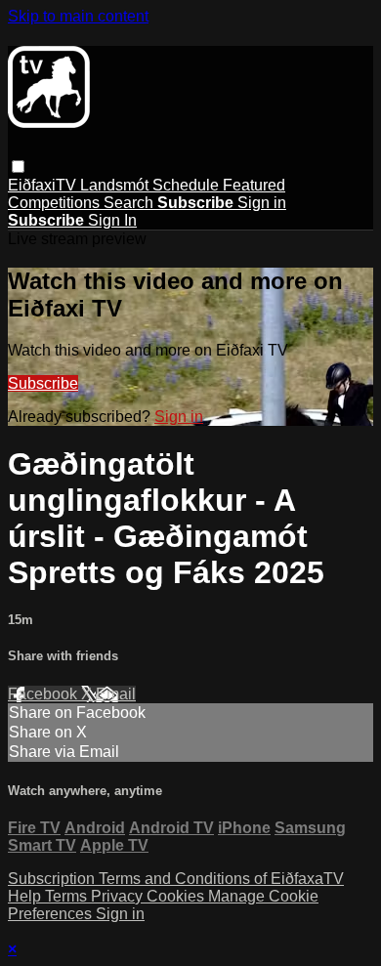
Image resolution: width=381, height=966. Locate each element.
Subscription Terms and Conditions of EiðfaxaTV (176, 878)
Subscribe (43, 383)
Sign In (112, 220)
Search (130, 202)
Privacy (119, 896)
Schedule (187, 185)
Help (26, 896)
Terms (68, 896)
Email (116, 694)
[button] (18, 166)
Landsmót (116, 185)
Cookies (177, 896)
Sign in (261, 202)
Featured (254, 185)
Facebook (44, 694)
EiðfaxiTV (44, 185)
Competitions (56, 202)
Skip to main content (78, 16)
